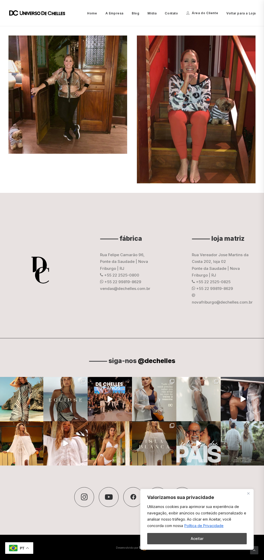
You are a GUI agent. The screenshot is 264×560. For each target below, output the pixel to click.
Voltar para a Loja (241, 13)
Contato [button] (171, 13)
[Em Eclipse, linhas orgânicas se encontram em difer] (65, 399)
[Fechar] (248, 493)
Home (92, 13)
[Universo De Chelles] (39, 13)
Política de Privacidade (204, 525)
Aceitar (197, 538)
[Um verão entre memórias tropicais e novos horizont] (65, 443)
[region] (197, 519)
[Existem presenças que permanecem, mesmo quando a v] (198, 443)
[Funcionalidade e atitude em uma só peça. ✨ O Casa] (198, 399)
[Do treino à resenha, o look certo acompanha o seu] (154, 399)
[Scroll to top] (254, 549)
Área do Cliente (205, 13)
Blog (135, 13)
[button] (84, 497)
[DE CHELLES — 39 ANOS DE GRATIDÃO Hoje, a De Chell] (110, 399)
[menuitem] (94, 13)
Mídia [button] (151, 13)
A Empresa (114, 13)
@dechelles (156, 361)
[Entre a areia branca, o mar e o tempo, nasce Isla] (154, 443)
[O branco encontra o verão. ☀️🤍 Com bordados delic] (110, 443)
